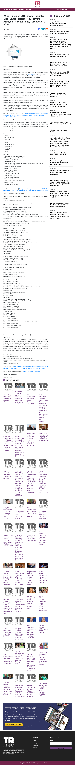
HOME (6, 9)
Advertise (35, 745)
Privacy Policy (37, 743)
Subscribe (61, 748)
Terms (34, 740)
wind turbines (31, 74)
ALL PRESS (22, 9)
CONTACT (29, 9)
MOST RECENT (13, 9)
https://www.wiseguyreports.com (31, 371)
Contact (35, 747)
